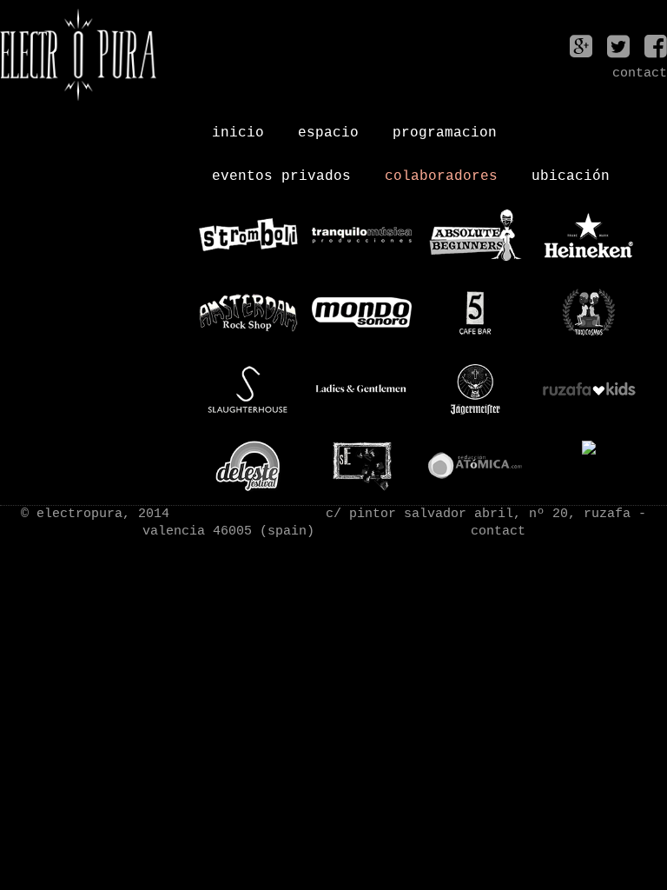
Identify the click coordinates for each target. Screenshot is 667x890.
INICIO (238, 126)
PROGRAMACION (445, 126)
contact (498, 531)
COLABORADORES (441, 169)
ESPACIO (328, 126)
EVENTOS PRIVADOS (281, 169)
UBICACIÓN (571, 169)
